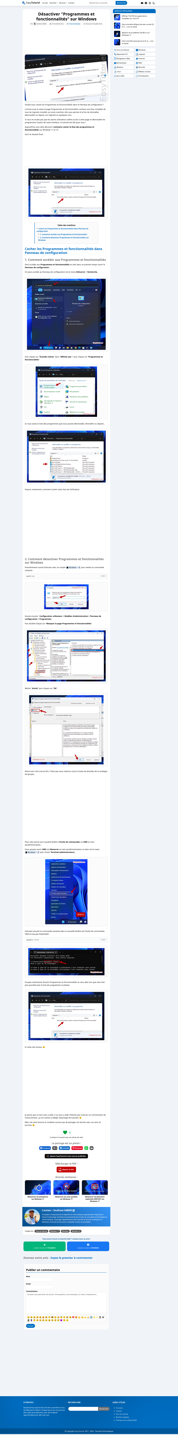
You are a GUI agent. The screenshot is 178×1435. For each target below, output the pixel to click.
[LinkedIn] (74, 1210)
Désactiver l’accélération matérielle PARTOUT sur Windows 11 (95, 1199)
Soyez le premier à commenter (71, 1258)
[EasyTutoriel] (31, 3)
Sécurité (141, 67)
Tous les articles (122, 1414)
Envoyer (30, 1326)
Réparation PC (122, 54)
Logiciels (141, 54)
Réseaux (120, 67)
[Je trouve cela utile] (65, 1132)
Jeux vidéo (120, 76)
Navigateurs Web (123, 58)
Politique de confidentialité (126, 1420)
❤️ (73, 1317)
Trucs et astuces (74, 24)
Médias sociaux (144, 71)
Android (141, 58)
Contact (119, 1411)
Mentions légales (122, 1417)
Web (140, 63)
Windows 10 (76, 1231)
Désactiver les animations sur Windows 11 (38, 1198)
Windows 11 (54, 1231)
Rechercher (121, 3)
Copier (103, 576)
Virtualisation (143, 76)
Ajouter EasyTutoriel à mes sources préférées (68, 1156)
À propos (119, 1408)
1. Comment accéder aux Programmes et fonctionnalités (63, 234)
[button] (154, 3)
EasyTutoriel (79, 1431)
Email (28, 1284)
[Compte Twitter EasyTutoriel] (150, 3)
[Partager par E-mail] (92, 1148)
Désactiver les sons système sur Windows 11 (66, 1198)
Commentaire (31, 1291)
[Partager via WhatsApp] (86, 1148)
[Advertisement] (66, 40)
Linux (119, 71)
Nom (28, 1276)
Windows (65, 1231)
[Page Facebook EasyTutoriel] (146, 3)
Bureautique (121, 63)
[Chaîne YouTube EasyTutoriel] (142, 3)
